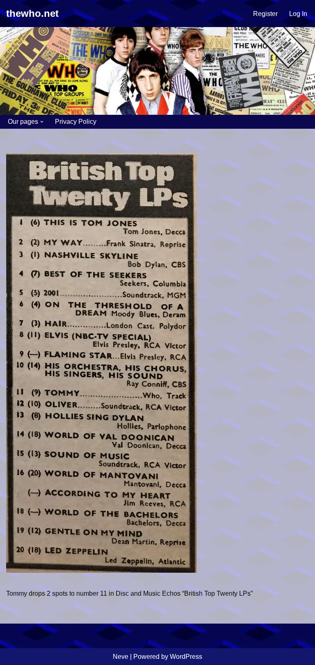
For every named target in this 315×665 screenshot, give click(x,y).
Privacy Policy (75, 121)
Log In (298, 13)
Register (265, 13)
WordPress (186, 656)
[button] (41, 121)
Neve (120, 656)
